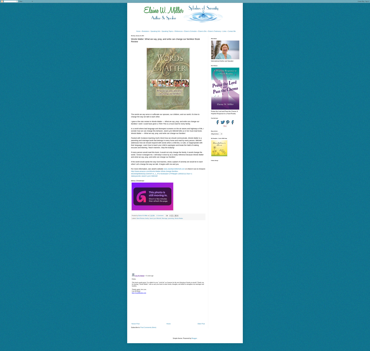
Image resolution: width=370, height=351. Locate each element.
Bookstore (145, 31)
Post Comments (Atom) (148, 327)
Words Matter (179, 218)
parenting (171, 218)
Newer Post (136, 324)
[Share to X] (174, 216)
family (147, 218)
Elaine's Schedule (190, 31)
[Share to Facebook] (176, 216)
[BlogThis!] (172, 216)
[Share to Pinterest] (178, 216)
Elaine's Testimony (214, 31)
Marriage (164, 218)
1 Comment (159, 215)
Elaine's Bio (202, 31)
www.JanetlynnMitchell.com (174, 169)
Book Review (140, 218)
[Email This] (170, 216)
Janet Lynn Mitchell (155, 218)
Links (224, 31)
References (179, 31)
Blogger (194, 338)
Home (138, 31)
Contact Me (232, 31)
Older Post (201, 324)
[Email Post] (166, 215)
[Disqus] (168, 246)
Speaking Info (155, 31)
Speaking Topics (167, 31)
